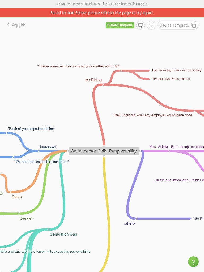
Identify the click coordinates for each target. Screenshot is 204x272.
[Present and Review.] (140, 25)
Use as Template (174, 25)
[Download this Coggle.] (151, 25)
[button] (193, 261)
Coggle (141, 4)
